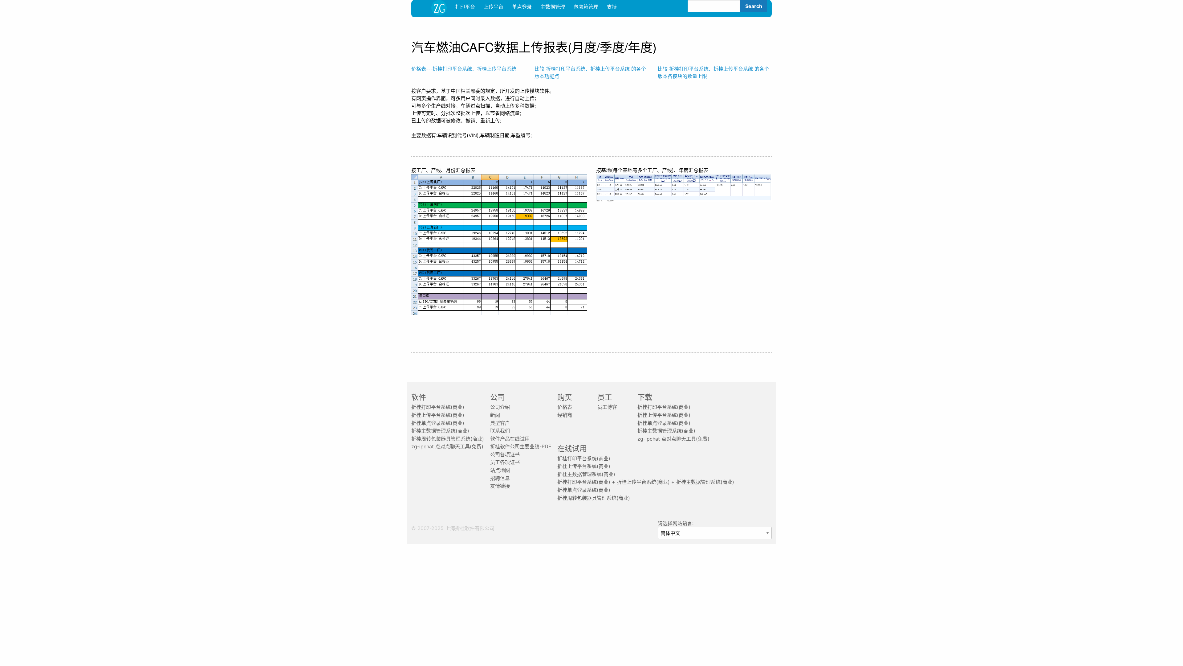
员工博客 (607, 407)
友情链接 (500, 486)
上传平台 (493, 7)
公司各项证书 (505, 454)
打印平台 (465, 7)
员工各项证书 (505, 462)
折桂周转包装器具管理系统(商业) (447, 439)
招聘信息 (500, 478)
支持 (612, 7)
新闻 (495, 415)
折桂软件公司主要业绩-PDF (520, 446)
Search (753, 6)
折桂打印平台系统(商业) (437, 407)
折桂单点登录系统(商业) (437, 423)
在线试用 (572, 448)
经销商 (564, 415)
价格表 (564, 407)
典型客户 (500, 423)
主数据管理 (552, 7)
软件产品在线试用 (510, 439)
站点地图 (500, 470)
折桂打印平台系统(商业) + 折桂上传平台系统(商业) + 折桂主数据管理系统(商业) (645, 482)
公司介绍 (500, 407)
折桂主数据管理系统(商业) (440, 431)
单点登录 (522, 7)
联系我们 (500, 431)
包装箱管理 (586, 7)
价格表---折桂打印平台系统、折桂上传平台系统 (463, 69)
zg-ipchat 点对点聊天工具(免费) (447, 446)
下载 (644, 397)
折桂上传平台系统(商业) (437, 415)
